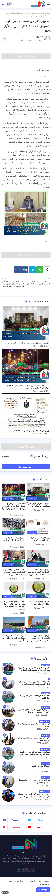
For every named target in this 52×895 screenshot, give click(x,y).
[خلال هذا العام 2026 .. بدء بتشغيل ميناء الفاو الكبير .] (8, 697)
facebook (16, 820)
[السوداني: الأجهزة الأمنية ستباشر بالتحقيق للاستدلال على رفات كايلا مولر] (8, 711)
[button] (3, 4)
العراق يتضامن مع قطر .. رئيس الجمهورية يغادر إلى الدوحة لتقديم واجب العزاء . (34, 668)
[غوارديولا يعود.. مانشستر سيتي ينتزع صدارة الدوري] (8, 725)
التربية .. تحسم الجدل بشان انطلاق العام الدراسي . (39, 602)
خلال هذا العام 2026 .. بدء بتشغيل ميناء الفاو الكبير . (35, 697)
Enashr (5, 892)
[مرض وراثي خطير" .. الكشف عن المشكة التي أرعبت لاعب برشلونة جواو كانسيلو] (8, 795)
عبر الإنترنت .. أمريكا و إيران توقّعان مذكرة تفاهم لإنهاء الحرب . (33, 781)
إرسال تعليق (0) (26, 467)
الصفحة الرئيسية (44, 13)
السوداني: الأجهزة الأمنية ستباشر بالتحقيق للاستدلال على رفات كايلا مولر (34, 711)
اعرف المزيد (45, 884)
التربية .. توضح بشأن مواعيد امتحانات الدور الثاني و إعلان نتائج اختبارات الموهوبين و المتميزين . (14, 605)
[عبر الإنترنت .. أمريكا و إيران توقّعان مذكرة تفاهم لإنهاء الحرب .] (8, 781)
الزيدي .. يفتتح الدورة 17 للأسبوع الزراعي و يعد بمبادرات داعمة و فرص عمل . (38, 639)
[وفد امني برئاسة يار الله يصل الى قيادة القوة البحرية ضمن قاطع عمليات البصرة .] (8, 753)
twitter (40, 820)
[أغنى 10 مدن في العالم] (8, 767)
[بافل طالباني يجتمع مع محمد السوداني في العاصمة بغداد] (8, 739)
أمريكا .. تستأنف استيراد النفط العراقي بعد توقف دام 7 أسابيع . (14, 638)
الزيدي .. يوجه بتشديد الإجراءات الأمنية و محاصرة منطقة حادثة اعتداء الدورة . (39, 572)
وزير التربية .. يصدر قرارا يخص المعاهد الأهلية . (30, 430)
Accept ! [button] (43, 890)
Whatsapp (39, 269)
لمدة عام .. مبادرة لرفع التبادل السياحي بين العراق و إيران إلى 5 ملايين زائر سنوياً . (28, 386)
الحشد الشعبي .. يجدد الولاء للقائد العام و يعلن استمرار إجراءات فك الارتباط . (14, 572)
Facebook (19, 270)
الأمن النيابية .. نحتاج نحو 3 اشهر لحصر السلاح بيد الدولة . (14, 540)
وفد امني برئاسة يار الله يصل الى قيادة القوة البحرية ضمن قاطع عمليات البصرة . (34, 753)
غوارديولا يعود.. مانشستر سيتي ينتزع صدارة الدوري (33, 725)
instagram (16, 827)
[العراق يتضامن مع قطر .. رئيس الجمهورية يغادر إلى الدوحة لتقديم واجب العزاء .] (8, 669)
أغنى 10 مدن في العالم (41, 766)
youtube (40, 827)
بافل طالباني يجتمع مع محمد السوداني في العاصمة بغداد (34, 739)
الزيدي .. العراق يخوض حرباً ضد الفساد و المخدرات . (28, 343)
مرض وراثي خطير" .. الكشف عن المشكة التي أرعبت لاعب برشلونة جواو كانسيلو (34, 795)
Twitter (32, 269)
